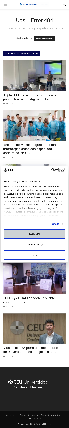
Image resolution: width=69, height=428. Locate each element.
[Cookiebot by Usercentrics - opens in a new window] (51, 170)
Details (55, 223)
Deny (34, 255)
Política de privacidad (50, 415)
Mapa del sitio (34, 418)
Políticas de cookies (29, 415)
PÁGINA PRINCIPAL (44, 38)
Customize (33, 244)
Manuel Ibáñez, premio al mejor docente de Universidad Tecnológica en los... (32, 350)
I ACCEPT (34, 234)
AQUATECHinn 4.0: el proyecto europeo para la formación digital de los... (32, 97)
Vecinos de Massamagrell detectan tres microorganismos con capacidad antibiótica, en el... (32, 149)
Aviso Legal (11, 415)
